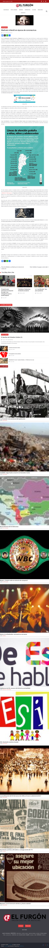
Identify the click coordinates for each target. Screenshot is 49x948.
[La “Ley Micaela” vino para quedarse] (41, 276)
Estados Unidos (43, 933)
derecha (26, 933)
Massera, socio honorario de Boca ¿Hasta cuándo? (15, 903)
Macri (18, 934)
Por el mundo (14, 9)
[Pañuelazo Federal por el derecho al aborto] (24, 276)
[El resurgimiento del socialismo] (4, 354)
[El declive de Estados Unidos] (4, 348)
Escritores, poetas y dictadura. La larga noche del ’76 (16, 849)
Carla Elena (10, 32)
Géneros (21, 9)
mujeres (28, 934)
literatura (14, 934)
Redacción (40, 9)
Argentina (13, 933)
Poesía (35, 934)
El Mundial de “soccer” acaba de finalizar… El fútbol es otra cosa (21, 359)
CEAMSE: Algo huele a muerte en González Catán (15, 472)
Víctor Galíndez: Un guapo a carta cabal (39, 267)
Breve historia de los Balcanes (9, 526)
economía (38, 933)
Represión (39, 934)
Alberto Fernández (6, 933)
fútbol (4, 934)
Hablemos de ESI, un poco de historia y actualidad (15, 688)
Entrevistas (27, 9)
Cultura (34, 9)
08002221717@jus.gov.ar (7, 193)
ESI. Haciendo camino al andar (9, 742)
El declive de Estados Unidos (14, 347)
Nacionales (6, 9)
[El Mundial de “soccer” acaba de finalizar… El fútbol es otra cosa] (4, 360)
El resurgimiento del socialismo (15, 353)
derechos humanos (32, 933)
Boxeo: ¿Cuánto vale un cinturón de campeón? (14, 580)
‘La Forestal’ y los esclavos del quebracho (12, 419)
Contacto (23, 12)
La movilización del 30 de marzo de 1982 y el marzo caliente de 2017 (20, 796)
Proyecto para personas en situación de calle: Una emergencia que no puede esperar (7, 292)
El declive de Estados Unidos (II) (11, 337)
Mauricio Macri (22, 934)
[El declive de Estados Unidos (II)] (24, 320)
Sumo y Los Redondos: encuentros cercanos (13, 634)
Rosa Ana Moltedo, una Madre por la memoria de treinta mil (12, 267)
